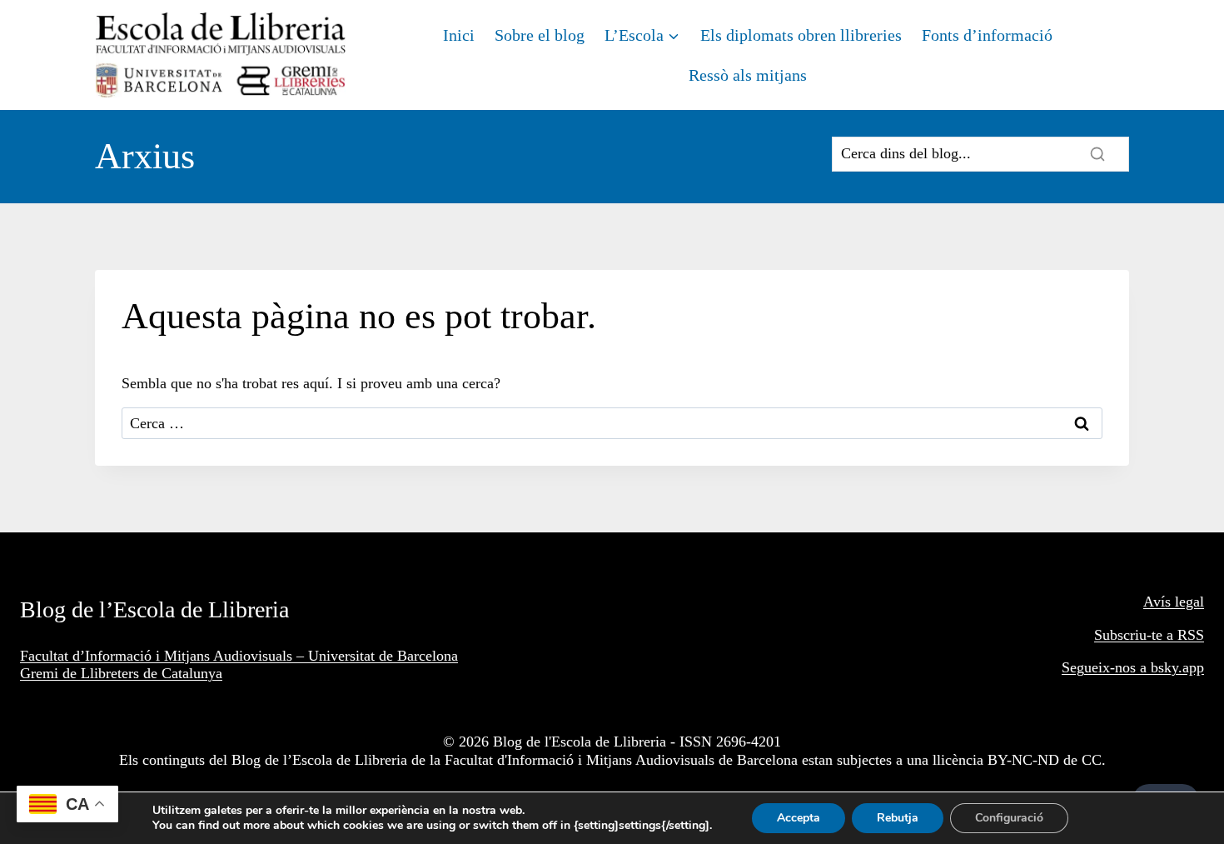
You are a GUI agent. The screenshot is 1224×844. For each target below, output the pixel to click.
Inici (459, 35)
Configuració (1009, 818)
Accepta (798, 818)
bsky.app (1177, 667)
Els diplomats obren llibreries (801, 35)
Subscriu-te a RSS (1149, 635)
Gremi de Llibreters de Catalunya (121, 673)
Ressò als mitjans (748, 75)
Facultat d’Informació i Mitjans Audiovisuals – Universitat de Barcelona (239, 655)
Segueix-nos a (1106, 667)
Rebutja (897, 818)
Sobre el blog (540, 35)
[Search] (1097, 154)
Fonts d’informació (987, 35)
